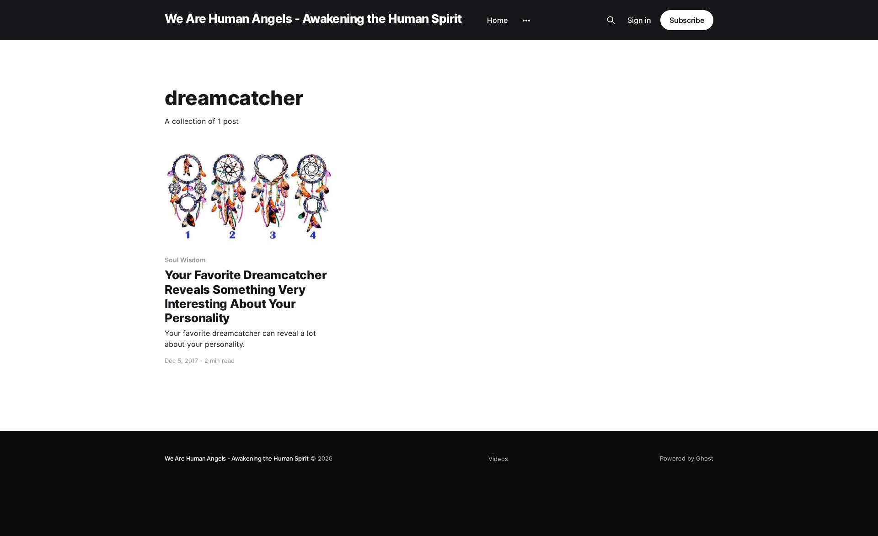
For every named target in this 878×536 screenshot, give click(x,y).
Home (497, 20)
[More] (526, 20)
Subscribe (686, 20)
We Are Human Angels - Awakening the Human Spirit (313, 19)
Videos (498, 458)
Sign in (639, 20)
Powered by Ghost (686, 458)
